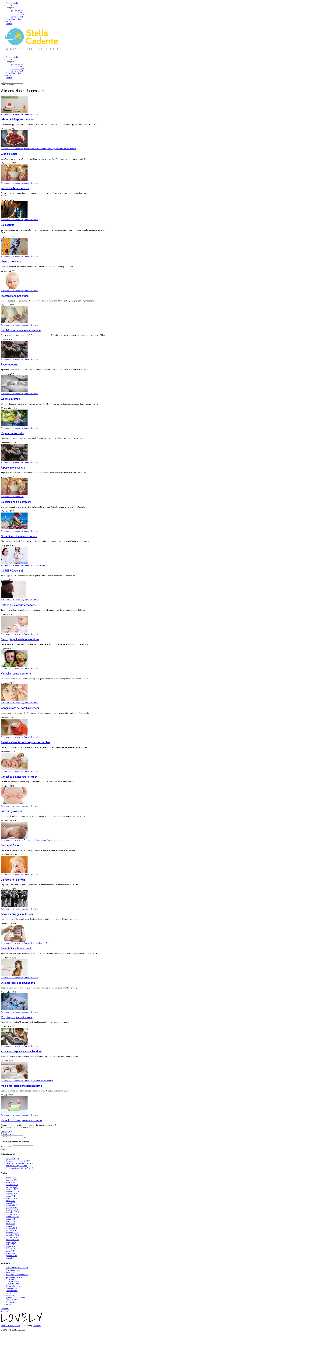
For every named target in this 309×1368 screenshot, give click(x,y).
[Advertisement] (73, 1350)
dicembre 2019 (12, 1189)
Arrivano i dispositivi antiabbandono (21, 1051)
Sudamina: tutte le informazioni (19, 536)
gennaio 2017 (11, 1231)
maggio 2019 (11, 1198)
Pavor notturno (9, 364)
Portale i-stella (12, 3)
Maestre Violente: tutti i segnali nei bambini (25, 742)
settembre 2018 (12, 1217)
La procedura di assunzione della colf (21, 1164)
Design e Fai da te (13, 1286)
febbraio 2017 (11, 1228)
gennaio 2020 (11, 1187)
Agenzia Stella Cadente (10, 1326)
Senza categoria (12, 1302)
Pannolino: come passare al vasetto (21, 1120)
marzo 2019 (11, 1203)
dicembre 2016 (12, 1233)
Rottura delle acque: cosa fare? (18, 605)
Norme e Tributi (17, 17)
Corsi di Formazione (14, 19)
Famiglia (42, 565)
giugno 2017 (11, 1219)
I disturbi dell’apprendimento (17, 119)
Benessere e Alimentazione (35, 149)
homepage (10, 1295)
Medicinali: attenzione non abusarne (21, 1085)
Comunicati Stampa (14, 1277)
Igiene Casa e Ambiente (15, 1298)
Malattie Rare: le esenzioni (16, 948)
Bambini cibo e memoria (15, 188)
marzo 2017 (10, 1226)
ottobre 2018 (11, 1215)
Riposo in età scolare (13, 467)
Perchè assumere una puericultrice (21, 330)
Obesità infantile (10, 398)
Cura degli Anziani (18, 12)
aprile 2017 (10, 1224)
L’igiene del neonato (12, 433)
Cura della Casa (17, 15)
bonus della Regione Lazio (16, 1166)
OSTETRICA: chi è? (12, 570)
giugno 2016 (11, 1247)
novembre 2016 (12, 1235)
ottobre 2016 (11, 1237)
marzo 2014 (10, 1258)
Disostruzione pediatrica (14, 295)
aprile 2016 (10, 1251)
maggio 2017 (11, 1221)
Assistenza (10, 1272)
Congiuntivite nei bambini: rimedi (20, 708)
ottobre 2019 (11, 1194)
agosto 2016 (11, 1242)
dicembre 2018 (12, 1210)
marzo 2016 (11, 1253)
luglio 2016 (10, 1244)
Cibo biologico (9, 153)
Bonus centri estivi (13, 1159)
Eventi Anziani (11, 1288)
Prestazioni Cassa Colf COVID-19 (19, 1168)
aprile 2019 (10, 1201)
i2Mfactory (37, 1326)
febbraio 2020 (12, 1185)
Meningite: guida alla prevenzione (20, 639)
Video (8, 22)
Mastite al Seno (10, 845)
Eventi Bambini (12, 1291)
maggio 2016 (11, 1249)
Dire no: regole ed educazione (18, 982)
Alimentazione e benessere (12, 114)
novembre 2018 (12, 1212)
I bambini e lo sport (12, 261)
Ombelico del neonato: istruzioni (19, 776)
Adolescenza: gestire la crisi (17, 914)
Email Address (7, 1147)
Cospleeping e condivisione (16, 1017)
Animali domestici (13, 1270)
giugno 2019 (11, 1196)
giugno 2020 (11, 1178)
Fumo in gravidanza (12, 811)
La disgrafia (7, 224)
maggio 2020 (11, 1180)
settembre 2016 (12, 1240)
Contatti (9, 24)
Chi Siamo (10, 5)
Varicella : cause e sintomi (16, 673)
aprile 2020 (10, 1182)
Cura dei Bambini (17, 10)
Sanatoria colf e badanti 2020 (18, 1161)
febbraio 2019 (11, 1205)
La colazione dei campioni (16, 501)
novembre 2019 (12, 1192)
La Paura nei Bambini (13, 879)
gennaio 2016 (11, 1256)
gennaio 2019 (11, 1208)
